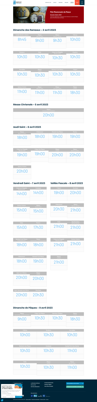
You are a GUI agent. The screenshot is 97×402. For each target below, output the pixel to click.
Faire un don (77, 2)
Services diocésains (35, 386)
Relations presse (17, 383)
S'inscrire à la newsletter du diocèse (74, 386)
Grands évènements (48, 382)
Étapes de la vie (48, 2)
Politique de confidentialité (35, 399)
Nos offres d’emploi (48, 386)
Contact (54, 2)
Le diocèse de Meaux (35, 383)
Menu (82, 3)
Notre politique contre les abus (73, 383)
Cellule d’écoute (72, 2)
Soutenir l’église (47, 384)
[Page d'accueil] (17, 3)
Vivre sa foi (33, 384)
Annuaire (66, 2)
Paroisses (60, 2)
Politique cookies (42, 399)
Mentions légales (28, 399)
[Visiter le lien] (23, 395)
